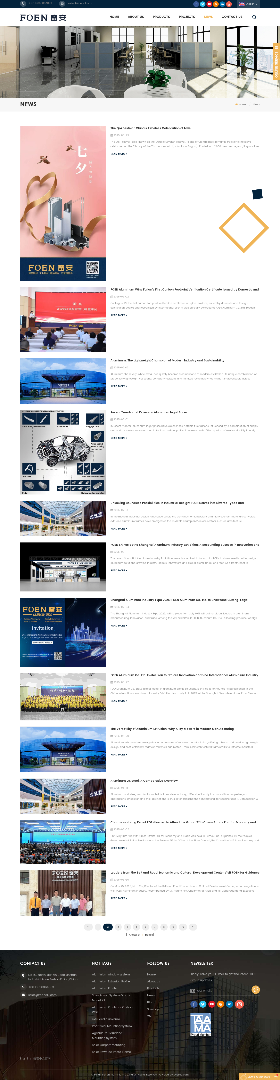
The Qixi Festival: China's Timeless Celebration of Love (150, 128)
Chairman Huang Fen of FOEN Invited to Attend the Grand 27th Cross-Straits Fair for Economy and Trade (183, 822)
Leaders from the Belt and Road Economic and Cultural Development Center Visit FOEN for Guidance (185, 872)
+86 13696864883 (40, 3)
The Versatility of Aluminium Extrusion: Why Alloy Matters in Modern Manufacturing (172, 729)
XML (150, 1016)
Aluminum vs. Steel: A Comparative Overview (144, 780)
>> (193, 927)
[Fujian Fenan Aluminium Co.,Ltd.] (43, 18)
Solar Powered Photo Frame (111, 1052)
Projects (187, 16)
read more (118, 154)
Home (114, 16)
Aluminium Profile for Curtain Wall (112, 1010)
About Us (136, 16)
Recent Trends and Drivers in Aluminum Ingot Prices (149, 412)
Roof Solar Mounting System (112, 1026)
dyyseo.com (181, 1075)
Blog (150, 1002)
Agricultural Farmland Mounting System (107, 1035)
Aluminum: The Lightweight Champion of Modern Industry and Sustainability (167, 360)
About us (153, 981)
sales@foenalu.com (81, 3)
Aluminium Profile (104, 988)
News (208, 16)
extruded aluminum (106, 1019)
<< (88, 927)
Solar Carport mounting (108, 1045)
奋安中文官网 (42, 1058)
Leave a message (259, 1077)
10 (183, 927)
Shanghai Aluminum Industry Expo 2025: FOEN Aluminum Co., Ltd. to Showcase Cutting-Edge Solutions (179, 600)
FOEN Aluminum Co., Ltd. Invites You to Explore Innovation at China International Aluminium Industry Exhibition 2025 (184, 675)
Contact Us (232, 16)
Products (161, 16)
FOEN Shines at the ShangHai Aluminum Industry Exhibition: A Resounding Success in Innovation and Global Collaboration (185, 544)
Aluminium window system (111, 974)
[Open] (276, 61)
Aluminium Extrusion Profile (111, 981)
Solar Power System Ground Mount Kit (111, 998)
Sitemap (153, 1009)
